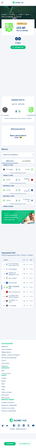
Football (12, 14)
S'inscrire (9, 443)
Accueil (3, 14)
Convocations (5, 363)
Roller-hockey (5, 397)
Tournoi (3, 360)
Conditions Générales (7, 402)
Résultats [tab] (10, 161)
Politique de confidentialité (9, 405)
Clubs (20, 14)
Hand (3, 384)
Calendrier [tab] (26, 161)
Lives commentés (6, 349)
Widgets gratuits (6, 352)
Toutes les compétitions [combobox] (10, 154)
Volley (3, 389)
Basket (3, 381)
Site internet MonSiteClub (8, 357)
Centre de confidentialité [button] (8, 411)
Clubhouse (4, 366)
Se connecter (24, 443)
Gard (27, 14)
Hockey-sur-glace (6, 392)
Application (4, 346)
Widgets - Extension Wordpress (10, 355)
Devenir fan (19, 47)
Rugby (3, 386)
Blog (2, 370)
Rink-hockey (5, 395)
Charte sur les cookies (7, 408)
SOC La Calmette (7, 16)
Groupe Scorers (6, 373)
